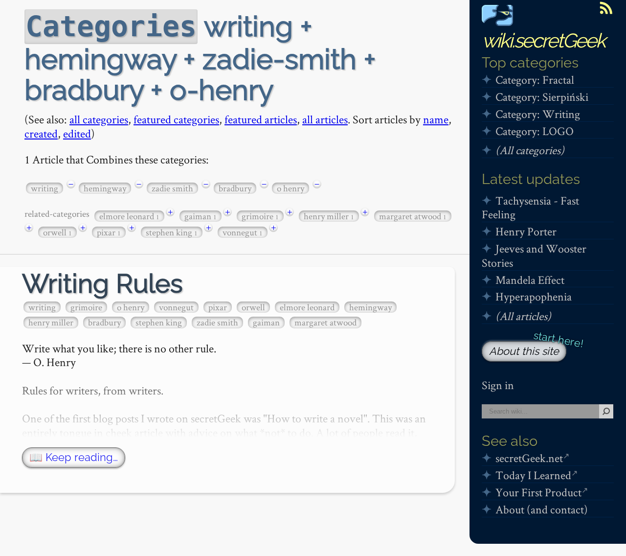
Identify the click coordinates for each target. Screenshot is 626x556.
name (435, 119)
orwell (57, 232)
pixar (109, 232)
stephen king (172, 232)
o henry (290, 188)
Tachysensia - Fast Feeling (530, 207)
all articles (325, 119)
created (41, 133)
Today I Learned (533, 475)
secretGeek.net (529, 457)
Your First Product (538, 492)
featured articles (260, 119)
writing (44, 188)
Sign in (498, 385)
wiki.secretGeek (543, 40)
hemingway (105, 188)
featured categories (176, 119)
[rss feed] (606, 8)
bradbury (235, 188)
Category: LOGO (534, 131)
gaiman (200, 216)
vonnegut (243, 232)
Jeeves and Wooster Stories (534, 255)
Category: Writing (537, 113)
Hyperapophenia (533, 296)
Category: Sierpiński (541, 96)
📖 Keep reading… (73, 457)
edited (77, 133)
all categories (98, 119)
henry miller (329, 216)
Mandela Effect (529, 279)
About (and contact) (541, 509)
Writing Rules (102, 284)
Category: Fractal (534, 79)
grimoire (260, 216)
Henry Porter (526, 231)
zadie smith (172, 188)
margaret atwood (413, 216)
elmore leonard (129, 216)
